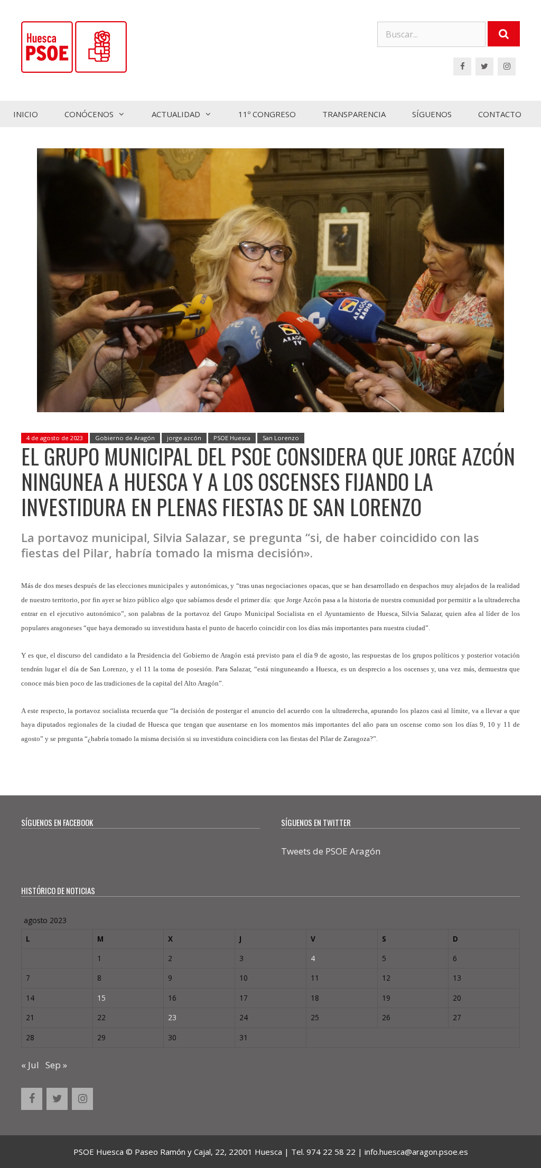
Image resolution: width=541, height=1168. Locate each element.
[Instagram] (507, 66)
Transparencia (354, 114)
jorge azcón (184, 438)
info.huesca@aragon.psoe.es (416, 1151)
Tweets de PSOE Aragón (330, 851)
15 (101, 998)
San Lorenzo (281, 438)
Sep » (56, 1065)
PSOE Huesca (231, 438)
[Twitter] (484, 66)
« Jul (30, 1065)
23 (172, 1017)
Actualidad (176, 114)
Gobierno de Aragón (125, 438)
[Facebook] (462, 66)
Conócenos (89, 114)
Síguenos (432, 114)
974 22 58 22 (331, 1151)
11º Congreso (267, 114)
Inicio (25, 114)
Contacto (499, 114)
